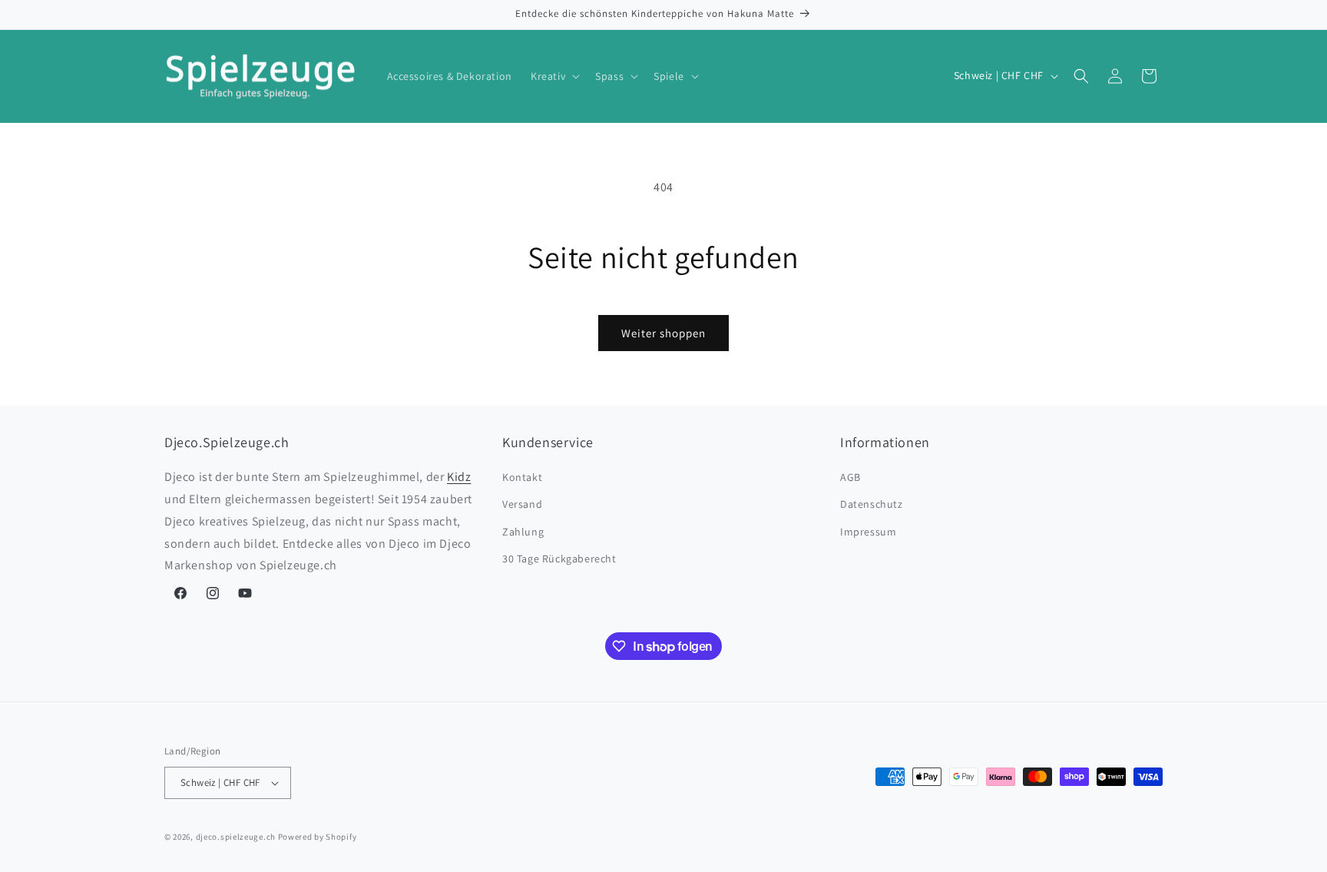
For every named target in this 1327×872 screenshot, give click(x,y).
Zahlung (523, 532)
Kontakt (522, 477)
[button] (553, 76)
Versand (522, 504)
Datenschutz (871, 504)
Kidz (459, 477)
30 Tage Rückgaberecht (559, 558)
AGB (850, 477)
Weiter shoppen (663, 333)
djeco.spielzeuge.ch (236, 836)
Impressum (868, 532)
